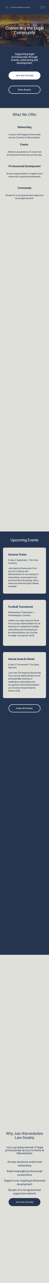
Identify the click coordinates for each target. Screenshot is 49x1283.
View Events (24, 89)
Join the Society (24, 75)
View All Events (24, 708)
